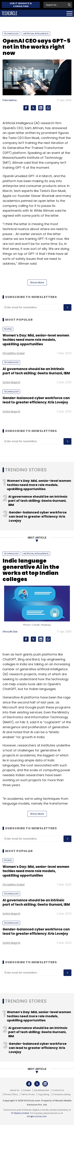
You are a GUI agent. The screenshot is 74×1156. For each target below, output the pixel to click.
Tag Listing (43, 1094)
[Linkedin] (40, 107)
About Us (14, 1090)
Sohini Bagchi (11, 382)
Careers (27, 1090)
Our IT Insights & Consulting (21, 5)
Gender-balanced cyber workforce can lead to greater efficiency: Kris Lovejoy (36, 400)
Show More (37, 282)
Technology (11, 33)
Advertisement (41, 1090)
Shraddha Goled (13, 353)
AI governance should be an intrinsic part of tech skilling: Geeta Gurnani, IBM (36, 371)
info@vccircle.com (37, 1116)
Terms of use (28, 1094)
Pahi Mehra (10, 100)
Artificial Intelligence (36, 33)
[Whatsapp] (48, 107)
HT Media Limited (20, 1113)
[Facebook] (26, 107)
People (8, 329)
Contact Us (58, 1090)
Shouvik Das (10, 631)
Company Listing (61, 1094)
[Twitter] (33, 107)
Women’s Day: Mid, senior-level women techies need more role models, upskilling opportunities (36, 339)
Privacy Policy (11, 1094)
